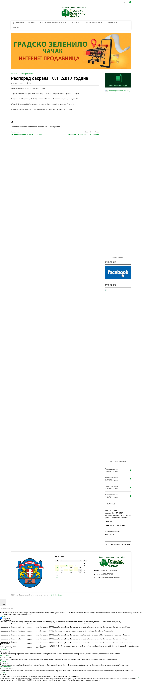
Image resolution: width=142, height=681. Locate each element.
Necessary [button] (3, 616)
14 (75, 568)
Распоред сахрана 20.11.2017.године (26, 134)
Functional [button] (3, 650)
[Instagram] (12, 2)
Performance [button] (4, 655)
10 (57, 568)
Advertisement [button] (5, 667)
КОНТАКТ (16, 27)
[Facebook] (16, 2)
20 (71, 570)
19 (66, 570)
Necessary (6, 618)
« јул (56, 577)
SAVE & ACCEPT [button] (6, 678)
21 (75, 570)
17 (57, 570)
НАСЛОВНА (19, 23)
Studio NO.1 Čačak (56, 595)
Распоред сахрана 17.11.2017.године (83, 134)
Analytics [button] (3, 661)
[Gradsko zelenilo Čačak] (71, 17)
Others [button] (2, 672)
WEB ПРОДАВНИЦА (94, 23)
